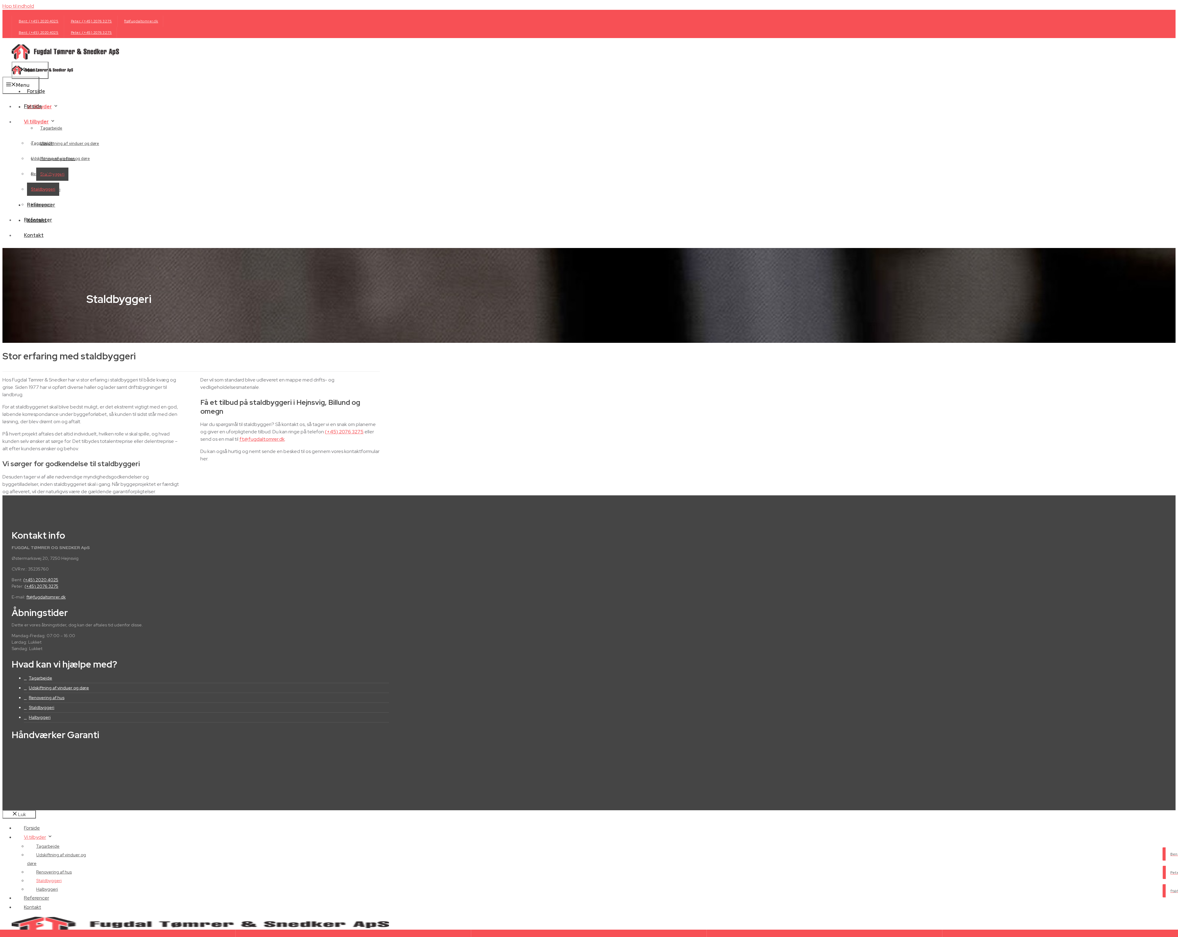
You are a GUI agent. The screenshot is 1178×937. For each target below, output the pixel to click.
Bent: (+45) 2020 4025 (39, 21)
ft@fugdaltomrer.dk (141, 21)
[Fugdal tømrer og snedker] (42, 73)
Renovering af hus (48, 173)
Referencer (38, 220)
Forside (33, 106)
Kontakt (34, 235)
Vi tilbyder (36, 121)
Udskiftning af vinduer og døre (69, 143)
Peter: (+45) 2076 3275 (91, 21)
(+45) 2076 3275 (344, 431)
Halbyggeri (41, 204)
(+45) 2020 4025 (40, 580)
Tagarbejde (51, 128)
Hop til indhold (18, 6)
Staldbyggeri (43, 189)
